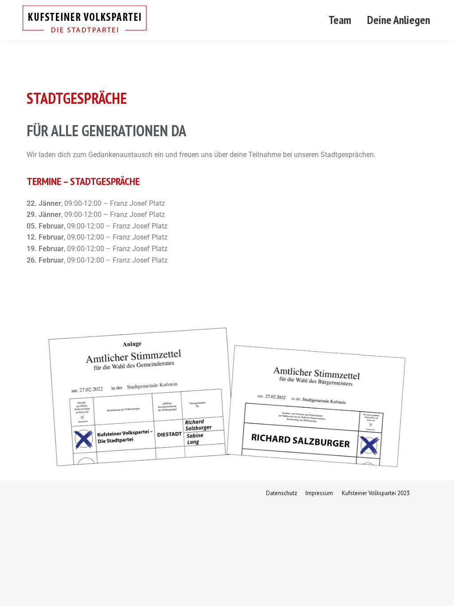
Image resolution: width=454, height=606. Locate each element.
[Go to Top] (441, 593)
